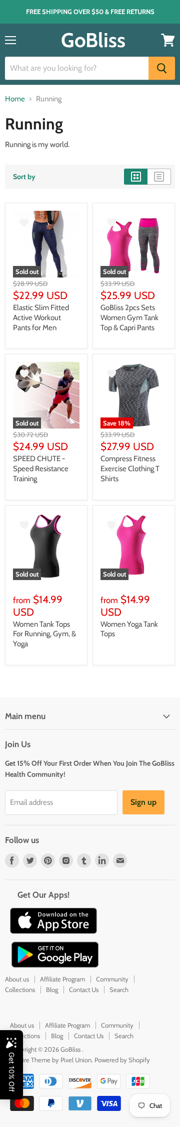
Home (15, 99)
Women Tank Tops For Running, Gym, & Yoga (44, 634)
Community (112, 979)
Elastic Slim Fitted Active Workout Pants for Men (41, 317)
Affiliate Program (62, 979)
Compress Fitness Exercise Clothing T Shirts (130, 468)
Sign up (143, 802)
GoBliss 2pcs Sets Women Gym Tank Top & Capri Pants (129, 317)
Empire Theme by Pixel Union (51, 1060)
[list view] (159, 177)
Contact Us (83, 989)
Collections (20, 989)
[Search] (161, 68)
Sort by (24, 177)
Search (119, 989)
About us (17, 979)
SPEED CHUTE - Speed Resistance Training (40, 468)
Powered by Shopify (122, 1060)
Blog (52, 989)
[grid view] (136, 177)
